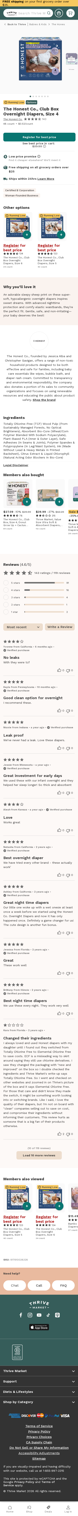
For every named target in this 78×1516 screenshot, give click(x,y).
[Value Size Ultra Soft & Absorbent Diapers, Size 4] (50, 493)
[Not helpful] (68, 671)
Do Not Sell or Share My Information (39, 1447)
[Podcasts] (57, 1315)
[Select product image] (40, 60)
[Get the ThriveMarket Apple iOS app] (39, 1327)
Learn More (45, 178)
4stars (15, 590)
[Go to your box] (70, 13)
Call (39, 1285)
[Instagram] (30, 1315)
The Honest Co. (12, 119)
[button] (70, 13)
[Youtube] (39, 1315)
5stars (15, 582)
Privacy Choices (39, 1437)
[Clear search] (49, 13)
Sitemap (39, 1458)
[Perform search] (10, 13)
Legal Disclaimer (15, 465)
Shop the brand (44, 399)
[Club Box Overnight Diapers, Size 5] (52, 226)
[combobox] (28, 13)
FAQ (63, 1285)
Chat (15, 1285)
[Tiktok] (48, 1315)
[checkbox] (39, 582)
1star (14, 612)
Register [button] (11, 245)
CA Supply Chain (39, 1442)
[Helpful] (59, 670)
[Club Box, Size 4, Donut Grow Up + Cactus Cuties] (17, 493)
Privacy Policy (39, 1431)
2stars (15, 604)
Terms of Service (39, 1426)
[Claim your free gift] (59, 13)
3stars (15, 597)
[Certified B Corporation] (22, 1352)
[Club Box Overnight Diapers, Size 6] (17, 226)
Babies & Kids (38, 24)
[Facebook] (20, 1315)
